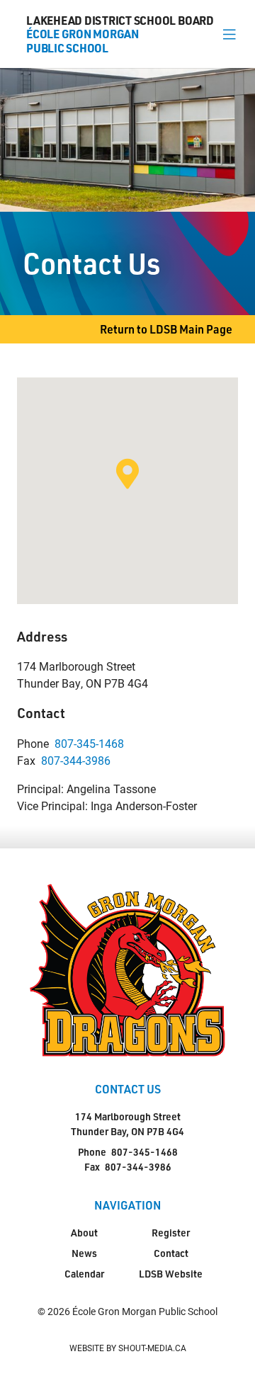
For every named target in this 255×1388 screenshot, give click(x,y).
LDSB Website (171, 1274)
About (84, 1233)
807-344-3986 (75, 760)
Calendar (84, 1274)
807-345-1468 (89, 743)
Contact (171, 1253)
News (84, 1253)
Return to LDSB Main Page (166, 329)
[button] (229, 34)
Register (171, 1233)
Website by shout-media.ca (127, 1347)
